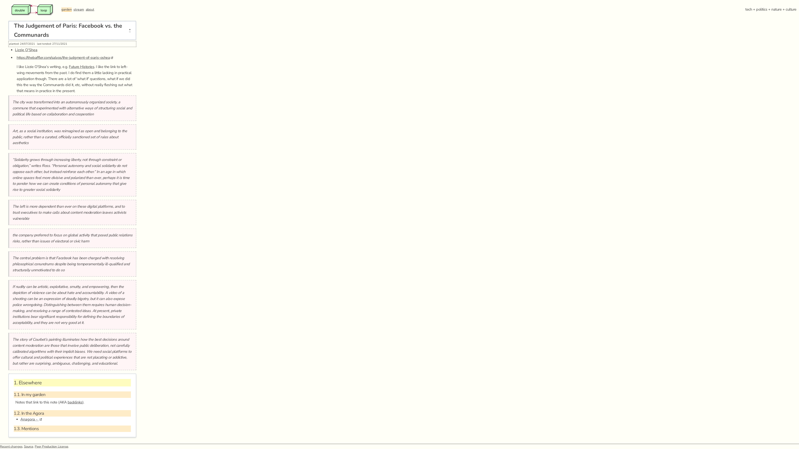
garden (66, 9)
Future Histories (81, 66)
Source (28, 446)
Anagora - (29, 419)
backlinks (75, 402)
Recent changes (11, 446)
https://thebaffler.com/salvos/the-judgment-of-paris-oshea (63, 57)
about (90, 9)
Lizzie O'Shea (26, 49)
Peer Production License (51, 446)
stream (78, 9)
